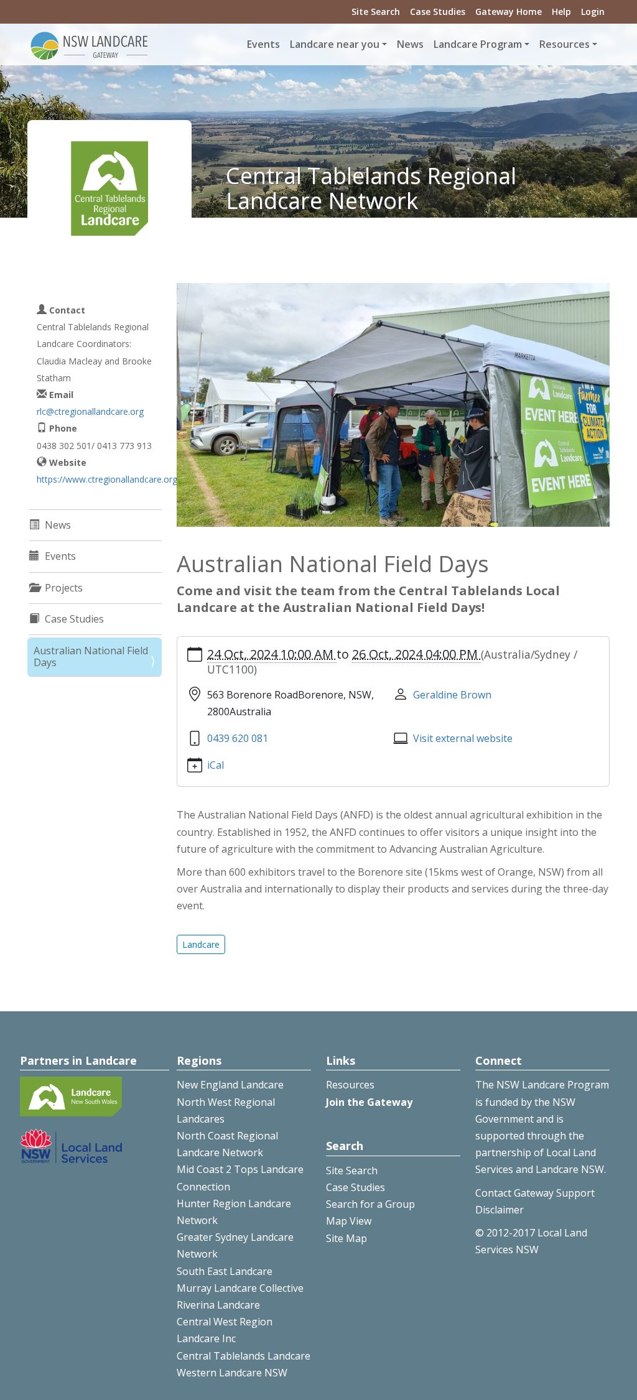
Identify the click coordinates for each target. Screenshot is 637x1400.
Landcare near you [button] (334, 44)
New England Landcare (230, 1085)
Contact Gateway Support (535, 1193)
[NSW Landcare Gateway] (89, 45)
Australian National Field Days (91, 656)
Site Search (375, 11)
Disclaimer (499, 1210)
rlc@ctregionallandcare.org (90, 411)
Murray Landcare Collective (240, 1288)
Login (593, 11)
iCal (215, 765)
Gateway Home (508, 11)
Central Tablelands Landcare (243, 1356)
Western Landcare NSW (232, 1372)
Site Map (346, 1238)
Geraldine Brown (452, 695)
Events (263, 44)
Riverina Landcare (218, 1305)
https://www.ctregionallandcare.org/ (108, 479)
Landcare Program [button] (478, 44)
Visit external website (463, 738)
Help (561, 11)
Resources (350, 1085)
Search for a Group (370, 1204)
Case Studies (437, 11)
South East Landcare (224, 1271)
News (410, 44)
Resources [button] (564, 44)
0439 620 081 (237, 738)
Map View (348, 1221)
